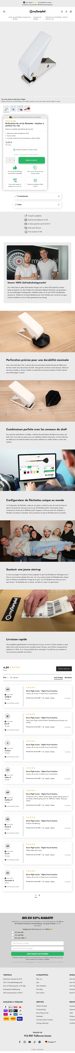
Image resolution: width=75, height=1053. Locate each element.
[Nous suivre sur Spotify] (39, 1042)
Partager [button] (52, 698)
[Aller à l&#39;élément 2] (13, 108)
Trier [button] (5, 677)
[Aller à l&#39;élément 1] (6, 108)
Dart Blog (39, 989)
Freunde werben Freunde (44, 1020)
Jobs (37, 982)
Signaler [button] (47, 698)
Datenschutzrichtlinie (30, 962)
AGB (71, 1013)
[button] (25, 121)
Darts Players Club (42, 1013)
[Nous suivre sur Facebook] (19, 1042)
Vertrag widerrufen (42, 1023)
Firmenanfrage (41, 1009)
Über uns (39, 979)
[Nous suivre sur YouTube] (29, 1042)
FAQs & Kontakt (41, 1006)
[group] (13, 667)
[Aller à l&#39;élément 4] (27, 108)
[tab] (58, 677)
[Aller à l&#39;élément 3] (20, 108)
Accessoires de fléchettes (37, 18)
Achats (10, 17)
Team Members (41, 986)
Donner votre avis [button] (64, 669)
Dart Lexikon (40, 993)
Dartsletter (39, 1016)
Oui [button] (43, 698)
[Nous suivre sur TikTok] (34, 1042)
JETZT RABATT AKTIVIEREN (37, 954)
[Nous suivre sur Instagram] (24, 1042)
